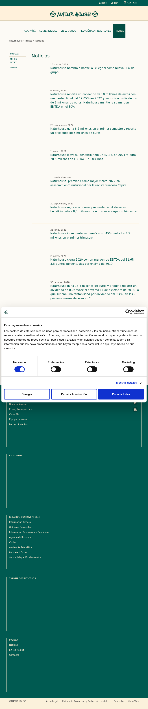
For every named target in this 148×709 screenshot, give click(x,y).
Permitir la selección (74, 394)
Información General (20, 522)
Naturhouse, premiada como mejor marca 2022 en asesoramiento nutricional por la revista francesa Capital (88, 183)
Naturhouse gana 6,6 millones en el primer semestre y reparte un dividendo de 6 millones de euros (93, 131)
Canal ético (15, 414)
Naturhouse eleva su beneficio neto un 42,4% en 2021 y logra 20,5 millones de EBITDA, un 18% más (93, 157)
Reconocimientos (18, 424)
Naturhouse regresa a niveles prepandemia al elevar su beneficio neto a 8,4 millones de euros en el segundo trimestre (93, 209)
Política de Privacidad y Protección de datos (85, 701)
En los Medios (13, 61)
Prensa (119, 31)
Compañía (30, 31)
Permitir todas (121, 394)
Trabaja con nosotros (22, 578)
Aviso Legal (52, 701)
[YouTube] (135, 409)
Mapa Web (133, 701)
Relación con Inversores (95, 31)
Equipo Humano (18, 419)
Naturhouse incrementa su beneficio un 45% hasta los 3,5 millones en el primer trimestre (90, 235)
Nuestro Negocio (18, 404)
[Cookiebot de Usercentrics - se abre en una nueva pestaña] (128, 312)
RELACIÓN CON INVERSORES (24, 516)
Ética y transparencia (20, 409)
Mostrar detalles (126, 382)
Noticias (14, 53)
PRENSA (13, 639)
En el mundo (68, 31)
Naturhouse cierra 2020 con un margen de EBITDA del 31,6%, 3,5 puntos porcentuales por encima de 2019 (92, 262)
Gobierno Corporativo (20, 527)
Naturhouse (15, 40)
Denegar (27, 394)
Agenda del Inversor (20, 537)
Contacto (15, 67)
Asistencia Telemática (20, 547)
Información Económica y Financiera (29, 532)
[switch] (56, 369)
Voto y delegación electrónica (25, 557)
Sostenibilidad (48, 31)
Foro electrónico (18, 552)
